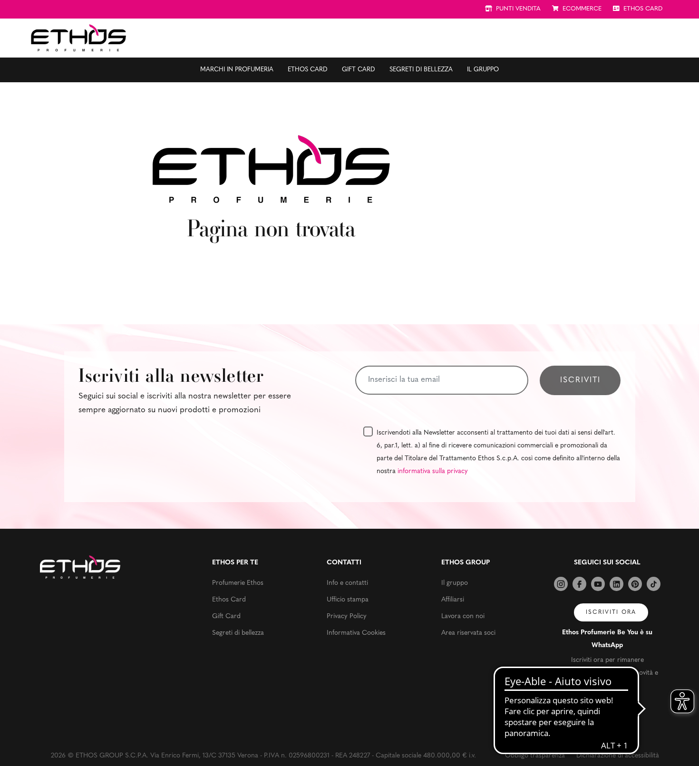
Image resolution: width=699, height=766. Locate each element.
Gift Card (358, 70)
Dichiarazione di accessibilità (617, 755)
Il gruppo (483, 70)
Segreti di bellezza (421, 70)
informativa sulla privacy (433, 471)
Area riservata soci (468, 633)
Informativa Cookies (356, 633)
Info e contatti (347, 583)
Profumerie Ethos (237, 583)
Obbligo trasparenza (535, 755)
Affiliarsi (452, 599)
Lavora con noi (463, 616)
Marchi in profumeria (236, 70)
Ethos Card (308, 70)
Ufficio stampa (348, 599)
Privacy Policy (347, 616)
